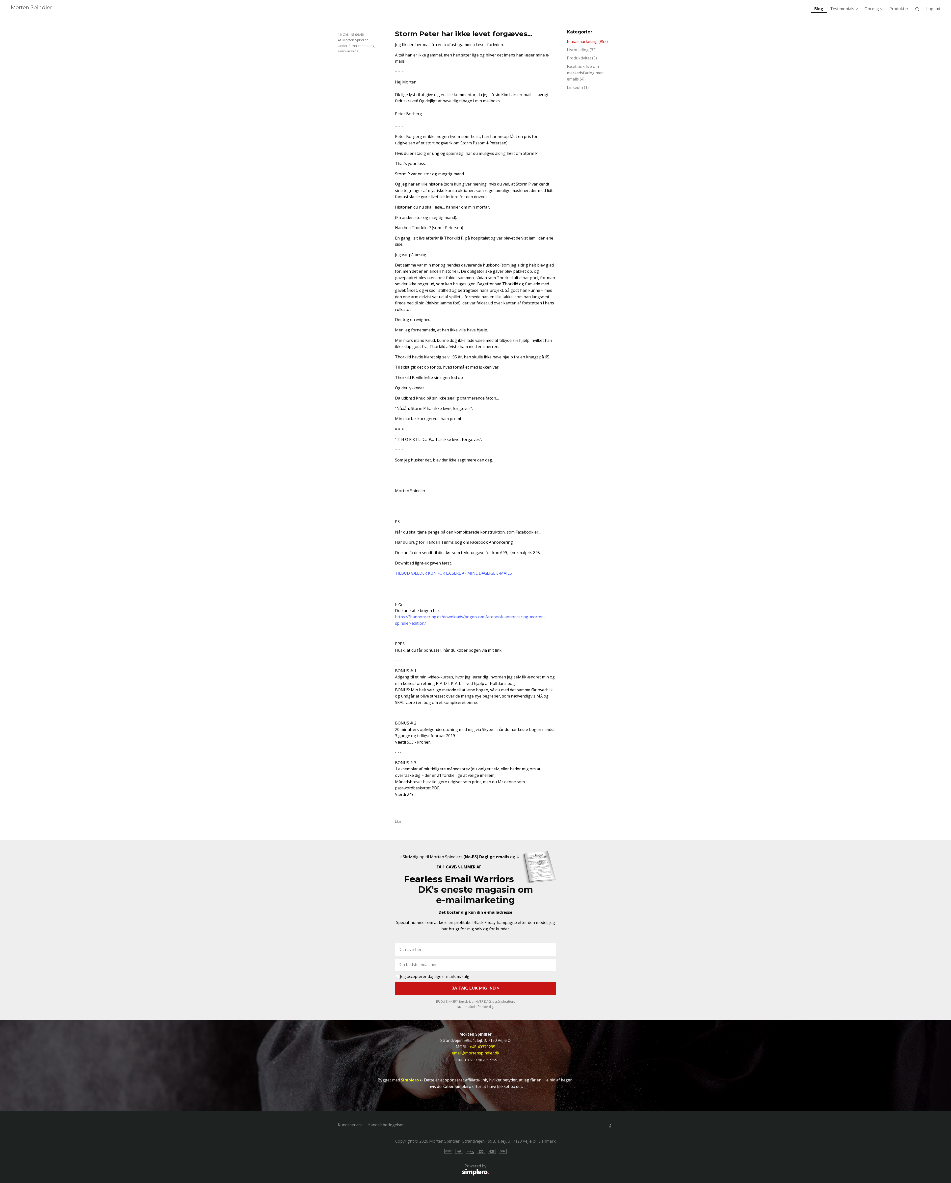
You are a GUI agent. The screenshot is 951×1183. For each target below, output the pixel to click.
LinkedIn (578, 87)
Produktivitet (582, 58)
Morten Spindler (31, 7)
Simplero (410, 1080)
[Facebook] (610, 1126)
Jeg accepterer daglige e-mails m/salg (434, 976)
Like (398, 821)
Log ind (933, 8)
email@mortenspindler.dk (475, 1053)
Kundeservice (350, 1125)
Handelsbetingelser (386, 1125)
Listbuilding (582, 50)
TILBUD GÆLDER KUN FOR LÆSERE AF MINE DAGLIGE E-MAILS (453, 573)
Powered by (412, 1168)
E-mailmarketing (361, 45)
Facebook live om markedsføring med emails (585, 73)
